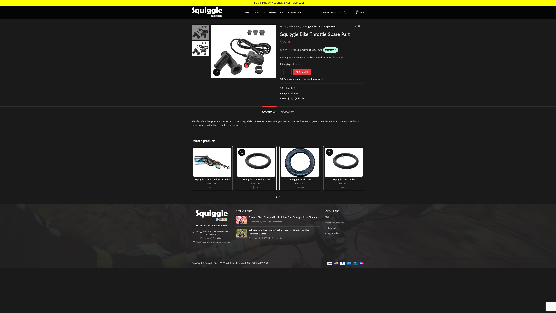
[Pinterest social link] (296, 99)
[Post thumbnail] (241, 220)
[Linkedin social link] (299, 99)
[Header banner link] (278, 3)
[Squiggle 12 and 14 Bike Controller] (212, 162)
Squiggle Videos (332, 233)
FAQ (326, 217)
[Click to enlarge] (216, 72)
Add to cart (302, 72)
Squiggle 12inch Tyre (300, 179)
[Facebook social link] (288, 99)
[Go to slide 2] (279, 197)
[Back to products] (359, 26)
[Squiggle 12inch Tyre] (300, 162)
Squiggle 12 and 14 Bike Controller (212, 179)
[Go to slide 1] (276, 197)
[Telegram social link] (303, 99)
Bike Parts (294, 26)
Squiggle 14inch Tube (344, 179)
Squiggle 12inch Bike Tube (256, 179)
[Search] (344, 12)
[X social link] (292, 99)
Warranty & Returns (334, 222)
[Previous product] (355, 26)
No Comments (275, 221)
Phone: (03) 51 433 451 (213, 238)
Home (283, 26)
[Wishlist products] (350, 12)
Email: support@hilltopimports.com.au (213, 242)
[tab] (269, 110)
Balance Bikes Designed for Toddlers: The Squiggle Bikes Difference (284, 217)
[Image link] (212, 215)
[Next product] (362, 26)
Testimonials (330, 228)
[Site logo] (207, 12)
